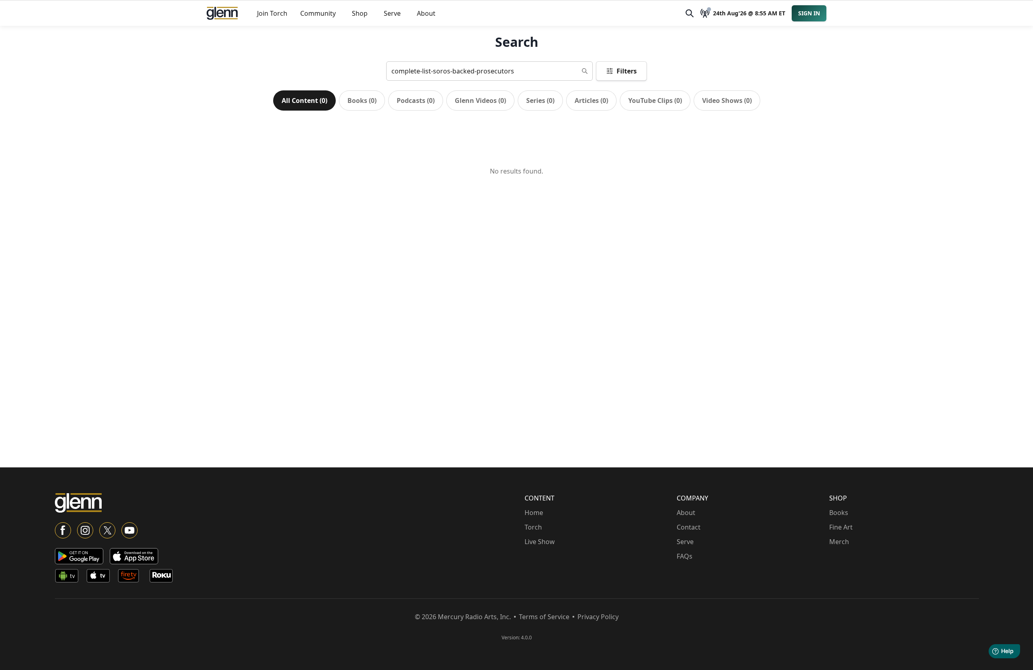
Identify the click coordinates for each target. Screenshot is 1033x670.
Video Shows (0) (727, 100)
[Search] (690, 13)
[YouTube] (129, 530)
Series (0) (540, 100)
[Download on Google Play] (79, 556)
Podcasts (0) (416, 100)
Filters (627, 71)
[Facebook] (63, 530)
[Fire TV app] (132, 577)
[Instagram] (85, 530)
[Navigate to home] (222, 13)
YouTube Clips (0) (655, 100)
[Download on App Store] (134, 556)
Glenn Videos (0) (480, 100)
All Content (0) (304, 100)
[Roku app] (163, 577)
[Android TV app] (69, 577)
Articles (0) (591, 100)
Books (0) (361, 100)
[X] (107, 530)
